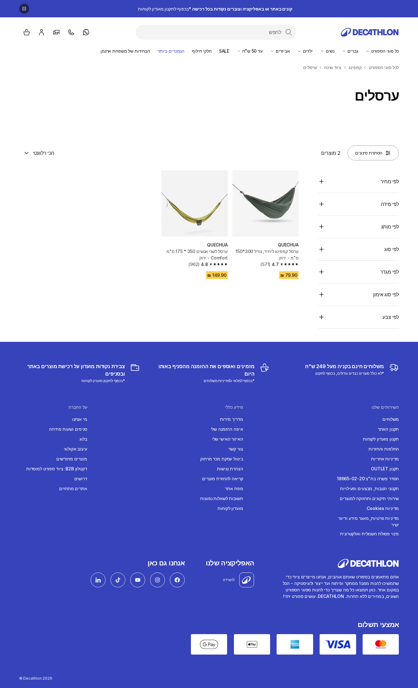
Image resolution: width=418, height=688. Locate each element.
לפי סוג (391, 249)
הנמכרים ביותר (170, 51)
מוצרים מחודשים (71, 458)
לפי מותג (390, 227)
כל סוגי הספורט (384, 51)
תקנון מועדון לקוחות (381, 439)
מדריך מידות (231, 419)
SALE (224, 51)
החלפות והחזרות (383, 448)
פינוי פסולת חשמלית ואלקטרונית (369, 533)
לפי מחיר (390, 181)
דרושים (80, 478)
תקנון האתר (388, 429)
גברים (352, 51)
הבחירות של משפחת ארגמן (125, 51)
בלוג (83, 439)
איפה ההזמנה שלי (227, 429)
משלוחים (390, 419)
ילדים (307, 51)
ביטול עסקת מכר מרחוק (221, 458)
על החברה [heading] (77, 407)
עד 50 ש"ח (252, 51)
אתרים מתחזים (73, 488)
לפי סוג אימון (386, 294)
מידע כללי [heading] (234, 407)
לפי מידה (390, 204)
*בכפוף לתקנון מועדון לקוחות (215, 8)
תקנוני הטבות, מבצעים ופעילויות (369, 488)
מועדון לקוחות (230, 508)
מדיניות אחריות (385, 458)
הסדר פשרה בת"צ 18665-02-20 (368, 478)
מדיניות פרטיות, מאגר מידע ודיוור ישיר (368, 521)
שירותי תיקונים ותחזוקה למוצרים (369, 498)
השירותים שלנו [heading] (385, 407)
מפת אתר (234, 488)
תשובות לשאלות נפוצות (221, 498)
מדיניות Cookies (383, 508)
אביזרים (282, 51)
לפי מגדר (389, 272)
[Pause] (24, 9)
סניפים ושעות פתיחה (68, 429)
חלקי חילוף (202, 51)
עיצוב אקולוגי (75, 448)
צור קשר (235, 448)
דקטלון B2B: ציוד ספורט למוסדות (56, 468)
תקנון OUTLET (385, 468)
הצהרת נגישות (230, 468)
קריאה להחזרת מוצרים (222, 478)
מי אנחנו (79, 419)
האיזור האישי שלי (227, 439)
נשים (329, 51)
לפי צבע (390, 317)
